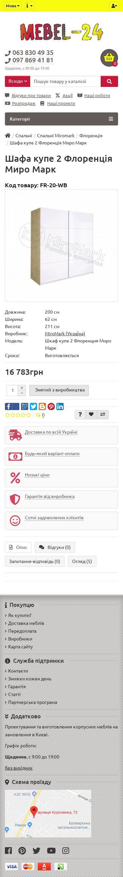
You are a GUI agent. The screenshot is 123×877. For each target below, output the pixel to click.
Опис (21, 547)
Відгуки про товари (31, 95)
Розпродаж (23, 103)
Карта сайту (20, 646)
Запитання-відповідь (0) (34, 561)
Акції (67, 95)
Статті (14, 694)
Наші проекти (61, 103)
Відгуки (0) (59, 547)
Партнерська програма (32, 702)
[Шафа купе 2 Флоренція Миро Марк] (61, 245)
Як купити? (19, 615)
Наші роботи (97, 95)
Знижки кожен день (29, 678)
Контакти (18, 670)
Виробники (20, 638)
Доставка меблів (26, 623)
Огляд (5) (82, 561)
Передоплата (22, 631)
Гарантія (17, 686)
